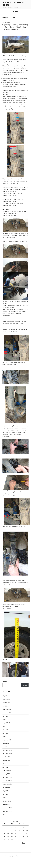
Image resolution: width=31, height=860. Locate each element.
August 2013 (6, 743)
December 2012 (7, 750)
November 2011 (7, 780)
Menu (16, 11)
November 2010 (7, 811)
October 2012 (6, 757)
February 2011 (6, 801)
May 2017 (5, 706)
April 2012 (5, 767)
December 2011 (7, 777)
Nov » (23, 843)
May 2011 (5, 791)
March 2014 (5, 736)
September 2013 (7, 740)
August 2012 (6, 760)
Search (4, 681)
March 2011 (5, 797)
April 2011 (5, 794)
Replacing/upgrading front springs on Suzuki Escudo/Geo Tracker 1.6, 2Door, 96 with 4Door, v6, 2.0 (15, 27)
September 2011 (7, 784)
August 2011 (6, 787)
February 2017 (6, 709)
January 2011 (6, 804)
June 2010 (5, 814)
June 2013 (5, 747)
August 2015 (6, 723)
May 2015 (5, 730)
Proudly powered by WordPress (10, 856)
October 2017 (6, 702)
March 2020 (6, 699)
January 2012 (6, 774)
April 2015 (5, 733)
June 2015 (5, 726)
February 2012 (6, 770)
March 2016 (5, 719)
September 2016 (7, 713)
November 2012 (7, 753)
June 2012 (5, 763)
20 (27, 833)
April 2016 (5, 716)
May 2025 (5, 696)
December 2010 (7, 808)
